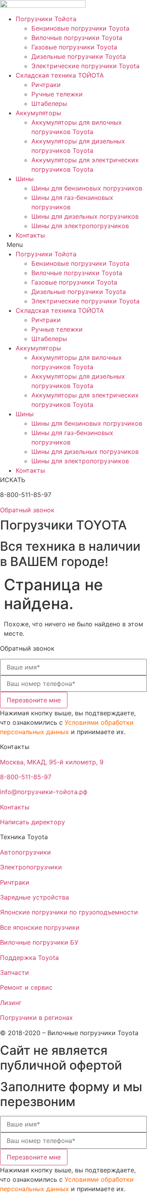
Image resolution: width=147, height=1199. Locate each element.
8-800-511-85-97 (25, 777)
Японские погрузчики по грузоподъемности (69, 912)
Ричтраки (46, 85)
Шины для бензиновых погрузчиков (86, 188)
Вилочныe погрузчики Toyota (76, 38)
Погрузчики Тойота (46, 19)
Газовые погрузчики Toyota (74, 47)
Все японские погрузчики (40, 927)
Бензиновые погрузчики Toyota (80, 28)
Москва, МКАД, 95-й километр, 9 (51, 762)
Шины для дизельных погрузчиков (85, 216)
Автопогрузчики (25, 852)
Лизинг (11, 1003)
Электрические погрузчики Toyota (85, 66)
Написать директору (32, 822)
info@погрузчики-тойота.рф (43, 792)
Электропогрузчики (31, 867)
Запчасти (14, 972)
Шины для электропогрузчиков (80, 226)
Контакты (30, 235)
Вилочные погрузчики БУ (39, 942)
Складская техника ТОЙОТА (60, 75)
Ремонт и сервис (26, 987)
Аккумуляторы (38, 113)
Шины (25, 179)
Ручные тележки (57, 94)
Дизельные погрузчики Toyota (78, 56)
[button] (73, 244)
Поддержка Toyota (29, 957)
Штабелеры (49, 103)
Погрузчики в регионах (36, 1017)
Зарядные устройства (34, 897)
